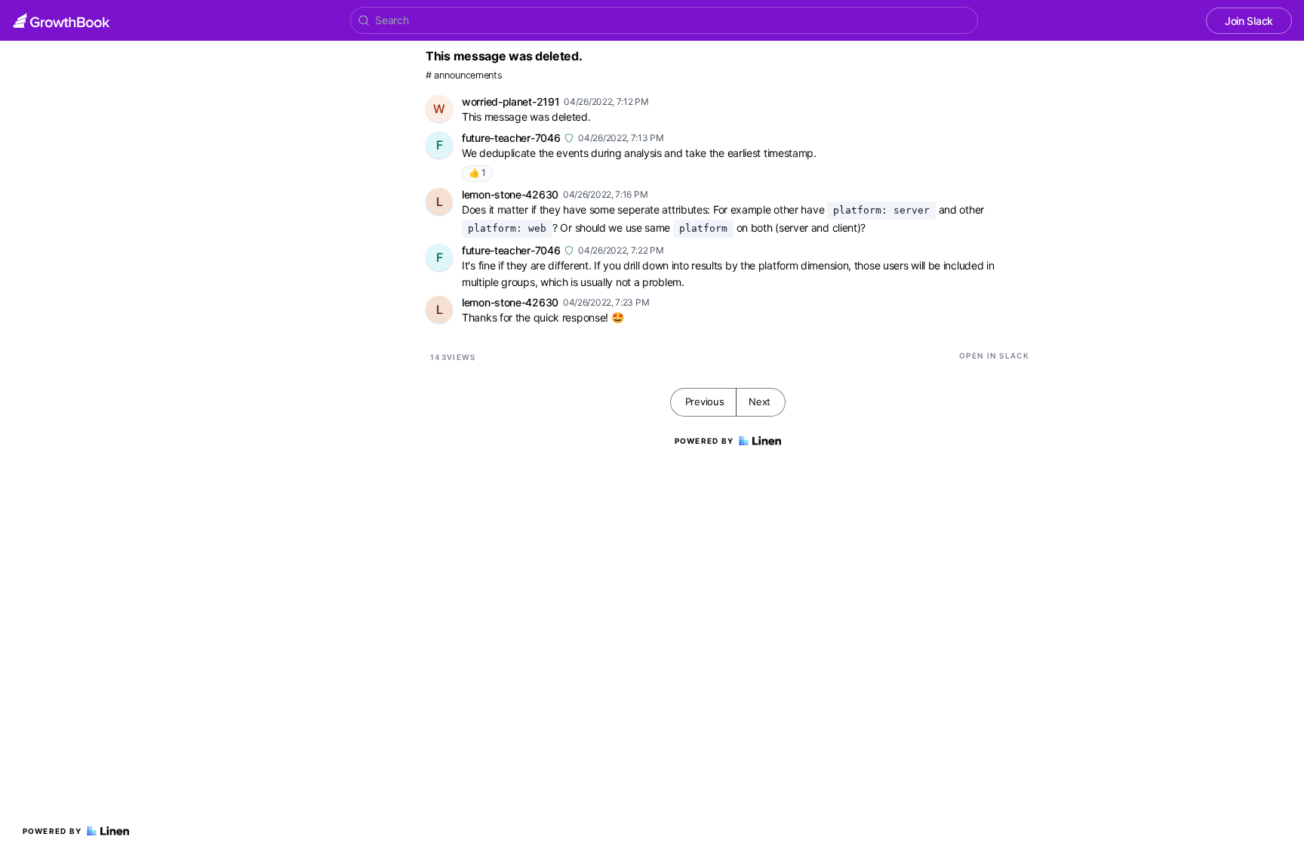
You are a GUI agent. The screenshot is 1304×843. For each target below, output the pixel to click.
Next (759, 401)
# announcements (464, 75)
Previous (704, 401)
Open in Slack (994, 355)
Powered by (52, 830)
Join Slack (1249, 20)
